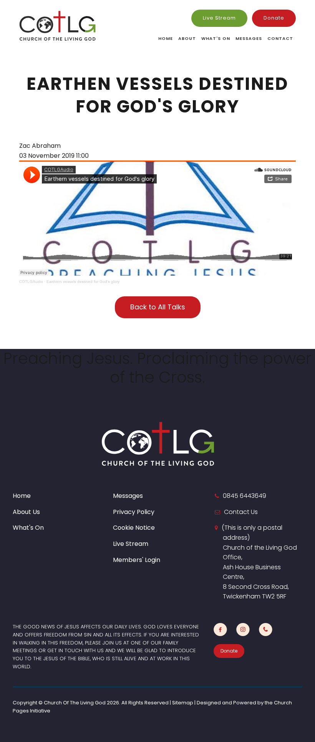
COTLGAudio (31, 281)
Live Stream (219, 17)
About (187, 38)
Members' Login (136, 559)
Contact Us (241, 511)
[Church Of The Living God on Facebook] (220, 629)
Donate (274, 17)
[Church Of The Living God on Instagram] (243, 629)
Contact (280, 38)
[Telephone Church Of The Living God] (265, 629)
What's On (215, 38)
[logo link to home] (57, 25)
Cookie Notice (134, 527)
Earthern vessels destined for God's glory (82, 281)
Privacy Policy (133, 511)
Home (165, 38)
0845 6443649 (244, 495)
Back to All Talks (157, 307)
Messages (248, 38)
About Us (26, 511)
